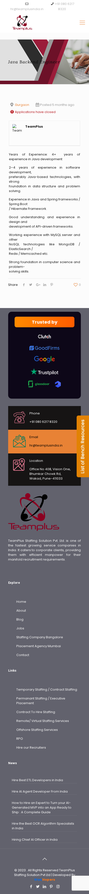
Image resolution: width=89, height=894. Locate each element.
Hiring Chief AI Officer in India (35, 839)
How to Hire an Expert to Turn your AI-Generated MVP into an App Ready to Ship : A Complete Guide (41, 807)
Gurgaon (22, 104)
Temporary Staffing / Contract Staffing (46, 689)
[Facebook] (31, 886)
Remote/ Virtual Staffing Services (42, 721)
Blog (19, 619)
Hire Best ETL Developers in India (37, 780)
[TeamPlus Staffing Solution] (44, 22)
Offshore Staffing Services (37, 729)
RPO (19, 738)
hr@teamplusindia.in (27, 9)
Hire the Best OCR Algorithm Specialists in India (43, 826)
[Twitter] (38, 886)
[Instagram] (58, 886)
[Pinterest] (51, 886)
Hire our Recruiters (31, 747)
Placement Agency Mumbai (38, 646)
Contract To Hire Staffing (35, 712)
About (21, 610)
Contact (22, 655)
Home (21, 601)
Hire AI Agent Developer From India (40, 791)
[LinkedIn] (44, 886)
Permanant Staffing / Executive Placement (40, 700)
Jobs (20, 628)
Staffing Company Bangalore (39, 637)
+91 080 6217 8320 (43, 421)
